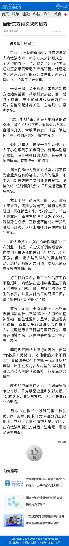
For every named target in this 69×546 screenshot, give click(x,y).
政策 (15, 14)
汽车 (47, 14)
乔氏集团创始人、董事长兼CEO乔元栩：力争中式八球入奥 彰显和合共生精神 (45, 486)
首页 (5, 14)
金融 (26, 14)
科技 (36, 14)
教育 (57, 14)
